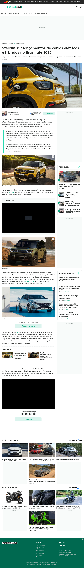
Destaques (16, 13)
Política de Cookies (44, 562)
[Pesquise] (77, 7)
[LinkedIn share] (30, 414)
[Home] (14, 7)
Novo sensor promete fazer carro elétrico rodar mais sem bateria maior (69, 288)
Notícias (3, 13)
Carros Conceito (69, 282)
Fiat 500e (11, 192)
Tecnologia (68, 291)
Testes (10, 13)
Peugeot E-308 (29, 281)
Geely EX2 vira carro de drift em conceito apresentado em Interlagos (69, 279)
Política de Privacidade (32, 562)
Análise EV (67, 300)
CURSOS (39, 1)
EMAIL (78, 1)
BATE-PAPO (70, 1)
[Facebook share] (22, 414)
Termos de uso (54, 562)
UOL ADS (52, 1)
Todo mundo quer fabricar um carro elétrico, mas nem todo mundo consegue (68, 296)
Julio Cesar (14, 112)
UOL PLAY (45, 1)
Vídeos (25, 13)
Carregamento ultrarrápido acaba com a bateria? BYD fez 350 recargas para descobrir (68, 305)
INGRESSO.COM (18, 1)
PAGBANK (33, 1)
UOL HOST (27, 1)
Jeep (18, 332)
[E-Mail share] (34, 414)
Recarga (66, 309)
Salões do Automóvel (40, 13)
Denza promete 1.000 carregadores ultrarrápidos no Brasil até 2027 (68, 314)
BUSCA (61, 1)
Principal (4, 43)
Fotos (30, 13)
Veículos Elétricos (20, 43)
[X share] (26, 414)
